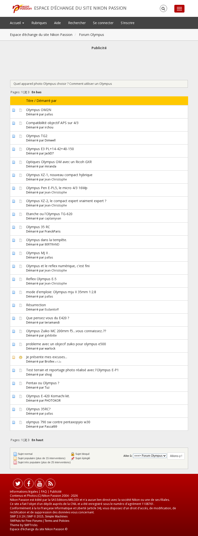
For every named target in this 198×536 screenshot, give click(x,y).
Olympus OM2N (38, 109)
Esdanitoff (52, 309)
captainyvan (53, 218)
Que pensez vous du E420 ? (47, 318)
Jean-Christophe (56, 179)
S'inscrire (127, 22)
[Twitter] (18, 485)
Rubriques (39, 22)
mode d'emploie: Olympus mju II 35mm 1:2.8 (61, 292)
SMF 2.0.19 (17, 516)
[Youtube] (39, 485)
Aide (57, 22)
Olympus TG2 (36, 135)
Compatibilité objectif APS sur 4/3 (52, 122)
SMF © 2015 (35, 516)
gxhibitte (51, 335)
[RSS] (50, 485)
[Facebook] (29, 485)
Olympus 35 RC (38, 227)
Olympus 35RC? (38, 409)
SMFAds (15, 521)
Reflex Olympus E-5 (41, 279)
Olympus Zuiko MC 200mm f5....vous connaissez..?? (66, 331)
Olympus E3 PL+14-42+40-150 (50, 148)
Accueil (16, 22)
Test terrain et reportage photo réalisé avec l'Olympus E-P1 (72, 370)
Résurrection (36, 305)
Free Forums (34, 521)
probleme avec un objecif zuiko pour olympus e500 (66, 344)
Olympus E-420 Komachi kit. (48, 396)
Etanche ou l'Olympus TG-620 (49, 214)
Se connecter (103, 22)
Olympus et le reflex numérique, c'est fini (58, 266)
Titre (29, 100)
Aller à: (127, 455)
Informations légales (24, 492)
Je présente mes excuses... (46, 357)
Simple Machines (56, 516)
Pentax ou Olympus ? (42, 383)
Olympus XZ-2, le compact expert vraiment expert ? (66, 201)
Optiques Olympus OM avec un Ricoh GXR (59, 161)
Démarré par (46, 100)
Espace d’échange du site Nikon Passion (80, 8)
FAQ (44, 492)
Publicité (56, 492)
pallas (49, 114)
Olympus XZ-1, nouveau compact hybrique (59, 174)
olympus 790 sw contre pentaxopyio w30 (58, 422)
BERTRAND (52, 244)
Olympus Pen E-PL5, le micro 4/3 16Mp (56, 187)
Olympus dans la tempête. (46, 240)
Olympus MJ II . (38, 253)
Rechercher (77, 22)
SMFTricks (30, 525)
